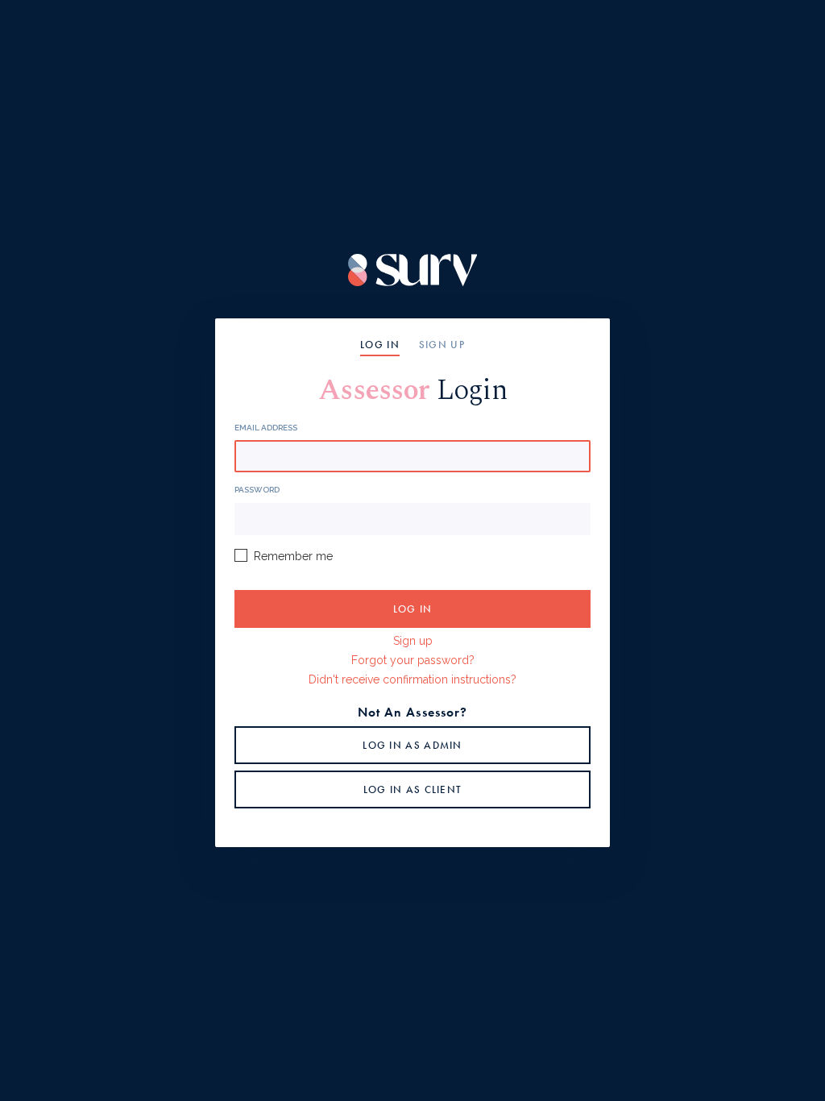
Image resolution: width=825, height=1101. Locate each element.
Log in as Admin (412, 745)
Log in (380, 344)
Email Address (265, 427)
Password (257, 489)
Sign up (442, 344)
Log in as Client (412, 789)
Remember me (293, 556)
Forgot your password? (413, 660)
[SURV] (413, 270)
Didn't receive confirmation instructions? (412, 679)
